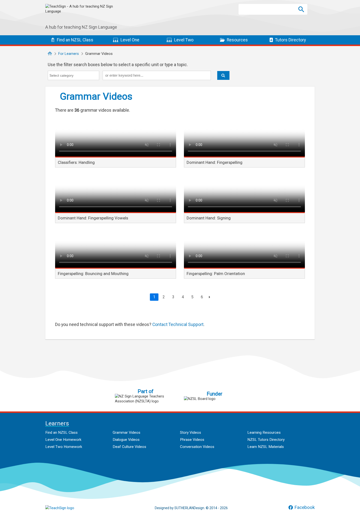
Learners (57, 424)
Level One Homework (63, 439)
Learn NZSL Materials (265, 447)
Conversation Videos (197, 447)
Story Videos (190, 432)
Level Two (183, 39)
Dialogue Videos (126, 439)
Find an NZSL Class (61, 432)
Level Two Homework (63, 447)
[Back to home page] (69, 508)
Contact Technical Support (178, 324)
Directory (290, 39)
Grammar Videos (126, 432)
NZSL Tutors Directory (266, 439)
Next (208, 297)
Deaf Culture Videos (129, 447)
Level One (129, 39)
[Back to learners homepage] (82, 14)
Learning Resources (264, 432)
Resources (237, 39)
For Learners (68, 53)
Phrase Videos (192, 439)
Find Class (74, 39)
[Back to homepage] (50, 53)
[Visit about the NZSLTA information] (145, 399)
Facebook (304, 507)
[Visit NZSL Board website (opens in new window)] (214, 398)
